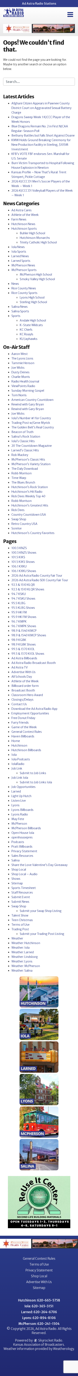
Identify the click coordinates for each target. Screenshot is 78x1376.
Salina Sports (20, 311)
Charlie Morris (20, 377)
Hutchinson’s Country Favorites (32, 533)
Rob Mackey (19, 455)
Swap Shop (18, 519)
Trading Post (20, 929)
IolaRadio (17, 764)
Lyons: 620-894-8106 (39, 1318)
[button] (70, 14)
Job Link (16, 768)
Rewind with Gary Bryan (27, 404)
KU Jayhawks (28, 339)
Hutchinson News (23, 224)
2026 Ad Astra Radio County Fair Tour (36, 575)
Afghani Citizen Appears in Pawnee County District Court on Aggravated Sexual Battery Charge (41, 107)
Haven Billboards (22, 736)
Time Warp (18, 478)
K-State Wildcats (31, 325)
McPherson (19, 823)
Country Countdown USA (28, 514)
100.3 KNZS (19, 548)
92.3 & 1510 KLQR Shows (27, 589)
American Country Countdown (32, 400)
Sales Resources (22, 856)
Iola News (18, 247)
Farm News (18, 219)
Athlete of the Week (25, 215)
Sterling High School (33, 302)
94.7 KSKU (18, 594)
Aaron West (19, 354)
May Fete (17, 819)
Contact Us (19, 704)
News (15, 284)
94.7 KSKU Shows (23, 598)
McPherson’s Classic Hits (28, 459)
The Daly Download (24, 469)
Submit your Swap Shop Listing (41, 911)
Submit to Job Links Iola (36, 782)
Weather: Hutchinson (25, 943)
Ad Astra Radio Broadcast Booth (33, 663)
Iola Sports (18, 251)
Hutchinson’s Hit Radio (26, 492)
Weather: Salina (21, 970)
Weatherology (63, 1349)
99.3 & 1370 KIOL (23, 649)
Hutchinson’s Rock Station (29, 487)
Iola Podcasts (20, 759)
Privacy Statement (24, 851)
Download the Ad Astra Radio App (34, 709)
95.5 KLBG (18, 603)
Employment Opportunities (30, 713)
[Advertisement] (39, 28)
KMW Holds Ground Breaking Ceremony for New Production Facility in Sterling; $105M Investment (41, 144)
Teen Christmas (22, 920)
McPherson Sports (24, 270)
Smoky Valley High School (37, 279)
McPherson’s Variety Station (31, 464)
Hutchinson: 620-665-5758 (39, 1300)
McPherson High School (36, 274)
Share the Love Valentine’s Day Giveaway (39, 865)
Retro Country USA (24, 524)
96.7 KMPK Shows (23, 626)
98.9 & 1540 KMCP (24, 631)
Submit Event (20, 897)
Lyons (15, 805)
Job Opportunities (23, 787)
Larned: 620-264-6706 (39, 1312)
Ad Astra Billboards (24, 658)
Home (15, 741)
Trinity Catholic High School (38, 242)
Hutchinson (19, 745)
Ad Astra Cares (21, 210)
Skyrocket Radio (50, 1340)
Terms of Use (20, 925)
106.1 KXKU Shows (23, 571)
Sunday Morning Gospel (27, 390)
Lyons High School (32, 297)
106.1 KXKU (19, 566)
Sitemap (17, 883)
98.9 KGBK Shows (23, 644)
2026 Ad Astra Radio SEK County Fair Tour (39, 580)
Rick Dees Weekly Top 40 (28, 496)
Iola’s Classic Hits (23, 441)
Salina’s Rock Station (25, 436)
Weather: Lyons (21, 961)
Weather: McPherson (25, 966)
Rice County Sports (24, 293)
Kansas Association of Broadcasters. (39, 1345)
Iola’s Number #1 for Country (31, 418)
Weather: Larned (22, 952)
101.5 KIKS (18, 557)
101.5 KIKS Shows (23, 562)
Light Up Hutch (21, 796)
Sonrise (16, 528)
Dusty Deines (20, 372)
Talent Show (19, 915)
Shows (15, 879)
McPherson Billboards (26, 828)
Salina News (19, 307)
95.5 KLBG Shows (23, 608)
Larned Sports (20, 261)
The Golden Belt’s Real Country (32, 427)
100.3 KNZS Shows (23, 552)
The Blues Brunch (23, 482)
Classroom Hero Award (27, 695)
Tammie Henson (22, 363)
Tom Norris (19, 395)
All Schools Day (21, 677)
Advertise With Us (23, 672)
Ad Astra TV (19, 667)
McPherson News (23, 265)
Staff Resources (22, 892)
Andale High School (33, 320)
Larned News (20, 256)
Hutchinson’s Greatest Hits (29, 505)
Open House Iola (22, 833)
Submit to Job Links (33, 773)
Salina (15, 860)
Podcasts (17, 842)
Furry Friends (20, 722)
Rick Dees (18, 510)
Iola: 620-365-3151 (39, 1306)
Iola (14, 755)
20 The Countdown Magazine (31, 446)
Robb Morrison (21, 473)
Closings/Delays (22, 699)
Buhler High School (32, 233)
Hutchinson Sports (24, 228)
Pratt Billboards (21, 846)
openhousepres (22, 837)
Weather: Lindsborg (24, 957)
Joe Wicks (18, 368)
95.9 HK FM (19, 612)
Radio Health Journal (25, 381)
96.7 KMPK (19, 621)
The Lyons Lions (22, 358)
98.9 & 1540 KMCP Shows (28, 635)
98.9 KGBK (18, 640)
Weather (17, 938)
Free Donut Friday (23, 718)
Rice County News (23, 288)
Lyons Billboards (22, 810)
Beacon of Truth (22, 432)
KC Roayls (26, 334)
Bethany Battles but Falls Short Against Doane (43, 135)
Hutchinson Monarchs (35, 238)
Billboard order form (25, 686)
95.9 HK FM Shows (23, 617)
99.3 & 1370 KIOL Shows (27, 654)
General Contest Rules (26, 732)
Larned (16, 791)
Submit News (20, 902)
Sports (15, 316)
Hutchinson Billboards (26, 750)
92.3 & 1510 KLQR (23, 585)
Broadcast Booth (23, 690)
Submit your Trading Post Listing (42, 934)
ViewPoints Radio (23, 386)
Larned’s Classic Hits (25, 450)
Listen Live (18, 801)
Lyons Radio (19, 814)
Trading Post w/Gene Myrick (30, 423)
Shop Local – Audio (24, 874)
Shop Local (18, 869)
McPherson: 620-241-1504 (39, 1324)
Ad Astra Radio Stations (39, 3)
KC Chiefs (26, 330)
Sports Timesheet (23, 888)
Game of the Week (24, 727)
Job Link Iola (19, 778)
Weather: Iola (20, 947)
